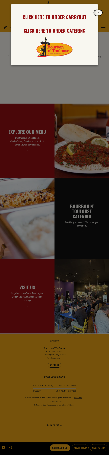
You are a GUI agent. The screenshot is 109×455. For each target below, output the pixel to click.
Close (98, 12)
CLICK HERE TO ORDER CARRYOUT (54, 17)
